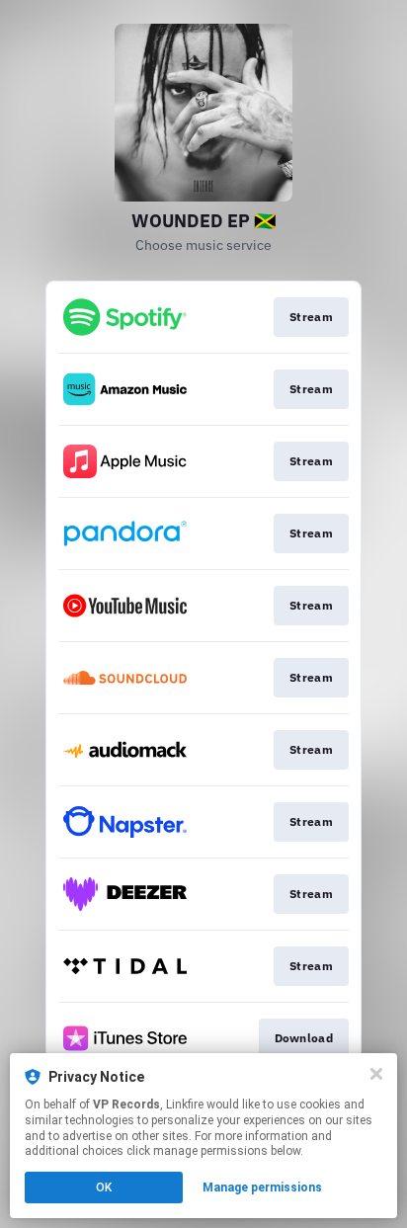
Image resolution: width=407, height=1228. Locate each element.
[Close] (376, 1074)
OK (104, 1187)
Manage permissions (262, 1187)
